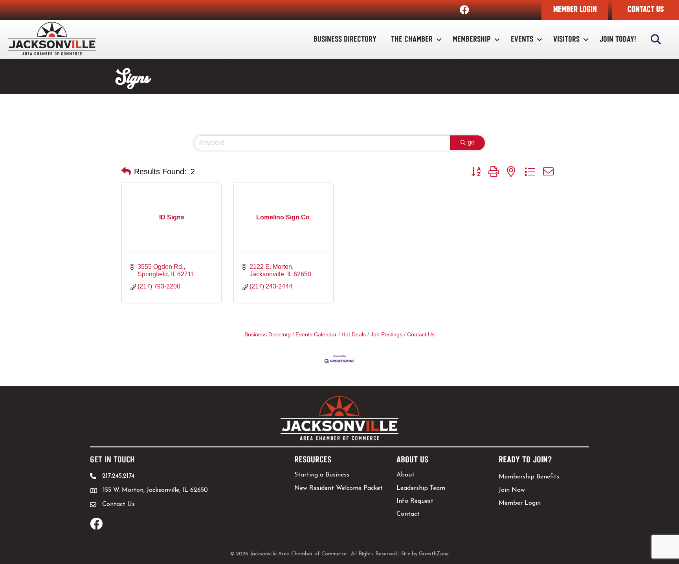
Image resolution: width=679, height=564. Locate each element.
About (405, 475)
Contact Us (421, 335)
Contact (408, 514)
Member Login (520, 503)
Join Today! (618, 39)
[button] (574, 10)
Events (522, 39)
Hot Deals (353, 335)
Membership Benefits (529, 477)
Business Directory (345, 39)
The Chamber (412, 39)
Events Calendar (316, 335)
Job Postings (386, 335)
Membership (472, 39)
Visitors (566, 39)
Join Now (512, 490)
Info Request (414, 501)
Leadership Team (420, 488)
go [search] (471, 142)
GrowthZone (434, 554)
